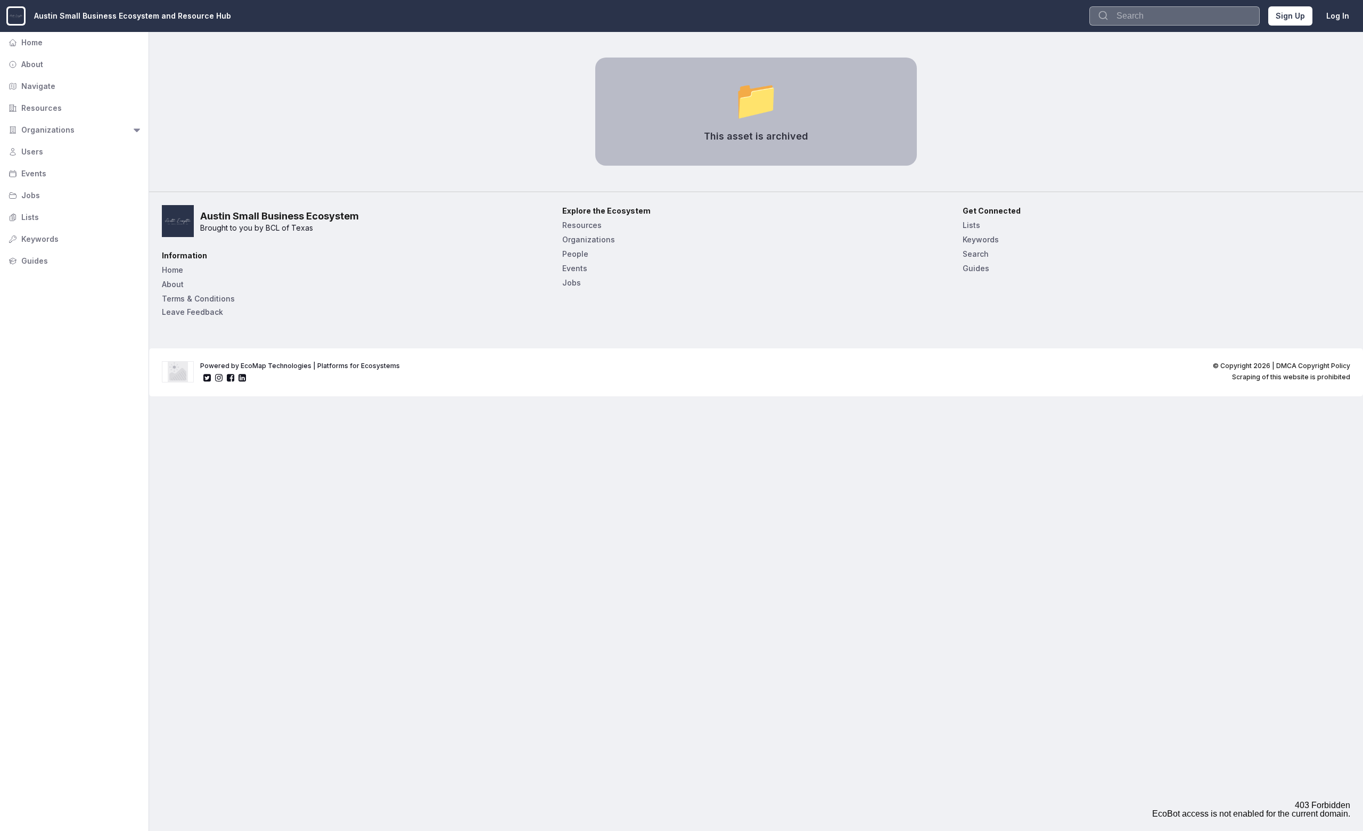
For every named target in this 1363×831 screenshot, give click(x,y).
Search (976, 253)
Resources (34, 107)
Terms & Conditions (198, 298)
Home (24, 42)
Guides (27, 260)
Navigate (30, 86)
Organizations (40, 129)
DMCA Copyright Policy (1313, 366)
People (575, 253)
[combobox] (1174, 16)
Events (26, 173)
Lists (22, 217)
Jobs (23, 195)
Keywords (32, 238)
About (24, 64)
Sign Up (1290, 15)
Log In (1337, 15)
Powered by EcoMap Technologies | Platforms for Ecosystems (300, 366)
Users (24, 151)
